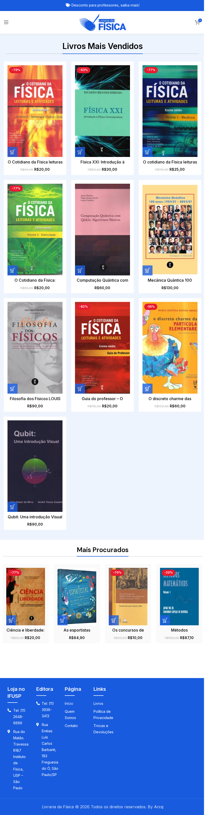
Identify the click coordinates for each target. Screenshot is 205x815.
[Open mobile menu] (6, 22)
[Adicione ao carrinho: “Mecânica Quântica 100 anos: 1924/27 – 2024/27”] (147, 270)
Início (69, 703)
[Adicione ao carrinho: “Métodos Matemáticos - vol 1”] (165, 620)
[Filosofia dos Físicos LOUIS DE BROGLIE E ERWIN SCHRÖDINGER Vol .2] (35, 348)
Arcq (158, 806)
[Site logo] (102, 21)
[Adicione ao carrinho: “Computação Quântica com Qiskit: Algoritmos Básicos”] (80, 270)
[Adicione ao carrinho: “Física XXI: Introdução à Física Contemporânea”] (80, 152)
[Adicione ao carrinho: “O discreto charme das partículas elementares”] (147, 389)
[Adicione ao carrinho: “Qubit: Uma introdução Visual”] (13, 507)
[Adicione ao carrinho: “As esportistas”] (63, 620)
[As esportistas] (77, 596)
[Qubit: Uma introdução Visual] (35, 466)
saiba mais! (130, 5)
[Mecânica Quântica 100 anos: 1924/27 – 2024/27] (170, 229)
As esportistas (77, 630)
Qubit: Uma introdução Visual (35, 516)
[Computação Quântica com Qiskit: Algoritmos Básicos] (102, 229)
